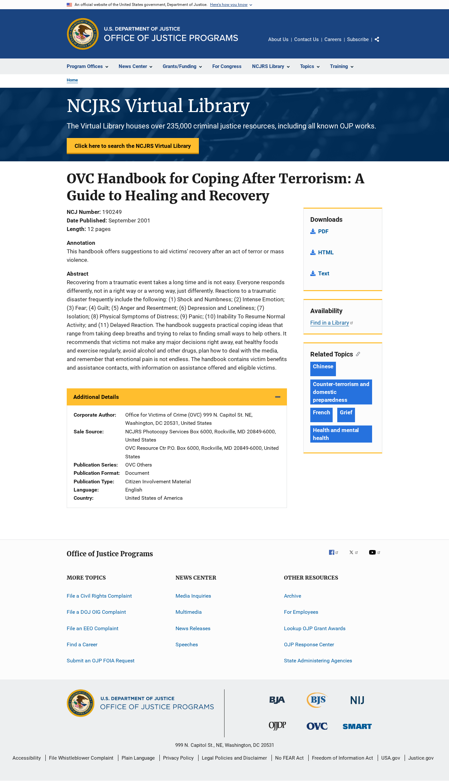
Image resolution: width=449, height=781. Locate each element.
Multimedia (189, 612)
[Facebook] (336, 557)
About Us (278, 39)
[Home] (171, 34)
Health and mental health (336, 434)
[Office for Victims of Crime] (317, 731)
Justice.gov (421, 758)
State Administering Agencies (318, 660)
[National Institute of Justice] (357, 705)
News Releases (193, 628)
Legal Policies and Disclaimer (234, 758)
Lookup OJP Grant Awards (314, 628)
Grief (346, 412)
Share (382, 44)
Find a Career (82, 644)
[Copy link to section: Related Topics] (356, 353)
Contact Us (306, 39)
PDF (323, 231)
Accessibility (26, 758)
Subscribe (358, 39)
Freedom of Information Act (342, 758)
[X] (356, 557)
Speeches (187, 644)
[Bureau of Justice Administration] (277, 705)
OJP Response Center (309, 644)
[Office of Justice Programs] (83, 34)
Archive (292, 596)
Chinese (323, 366)
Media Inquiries (193, 596)
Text (323, 273)
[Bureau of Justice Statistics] (317, 709)
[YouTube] (375, 557)
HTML (326, 252)
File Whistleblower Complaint (81, 758)
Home (72, 80)
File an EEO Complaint (92, 628)
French (321, 412)
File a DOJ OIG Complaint (96, 612)
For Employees (301, 612)
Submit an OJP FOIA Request (100, 660)
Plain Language (138, 758)
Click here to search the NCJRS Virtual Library (133, 146)
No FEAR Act (289, 758)
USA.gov (390, 758)
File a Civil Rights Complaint (99, 596)
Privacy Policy (178, 758)
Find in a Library (329, 322)
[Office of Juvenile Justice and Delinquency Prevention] (277, 731)
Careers (333, 39)
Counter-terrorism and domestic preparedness (341, 392)
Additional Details (96, 397)
